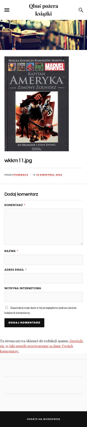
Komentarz (14, 205)
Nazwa (11, 251)
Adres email (15, 269)
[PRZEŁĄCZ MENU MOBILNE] (6, 10)
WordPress (51, 419)
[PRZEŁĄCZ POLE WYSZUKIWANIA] (80, 10)
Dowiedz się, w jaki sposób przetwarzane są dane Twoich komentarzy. (41, 346)
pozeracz (21, 174)
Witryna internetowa (22, 288)
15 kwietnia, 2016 (49, 174)
